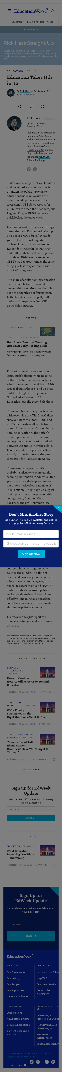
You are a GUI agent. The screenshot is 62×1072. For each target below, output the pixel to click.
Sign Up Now (31, 553)
